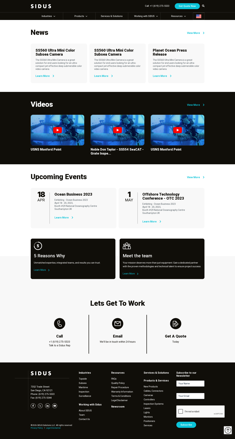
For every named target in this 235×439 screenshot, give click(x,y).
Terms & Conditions (121, 396)
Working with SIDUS (144, 16)
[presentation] (200, 411)
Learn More (42, 76)
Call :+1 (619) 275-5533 (157, 5)
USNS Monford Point (46, 149)
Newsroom (118, 406)
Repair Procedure (120, 387)
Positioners (149, 421)
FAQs (114, 378)
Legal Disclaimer (53, 428)
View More (194, 33)
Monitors (148, 417)
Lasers (147, 408)
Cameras (148, 395)
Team (82, 415)
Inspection (84, 391)
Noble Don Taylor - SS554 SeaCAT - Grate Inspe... (117, 151)
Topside (83, 378)
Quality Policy (118, 383)
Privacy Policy (37, 428)
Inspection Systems (154, 404)
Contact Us (84, 419)
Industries (47, 16)
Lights (147, 412)
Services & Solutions (112, 16)
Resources (177, 16)
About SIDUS (85, 410)
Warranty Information (122, 391)
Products (79, 16)
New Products (151, 386)
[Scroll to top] (228, 430)
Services (148, 425)
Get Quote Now (187, 6)
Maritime (83, 387)
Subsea (82, 383)
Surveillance (85, 396)
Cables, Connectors (153, 391)
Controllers (149, 399)
